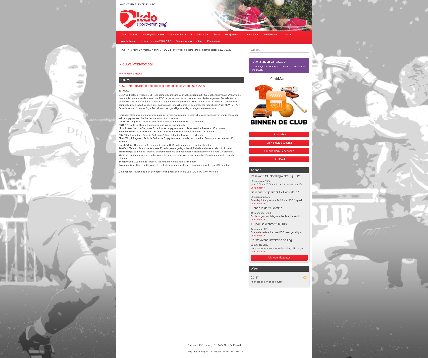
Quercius (239, 351)
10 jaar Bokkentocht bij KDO (270, 224)
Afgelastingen (128, 41)
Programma (213, 41)
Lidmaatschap (176, 34)
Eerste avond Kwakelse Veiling (271, 240)
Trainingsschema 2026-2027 (156, 41)
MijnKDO (150, 4)
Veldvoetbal (134, 49)
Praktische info (198, 34)
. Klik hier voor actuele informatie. (278, 65)
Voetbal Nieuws (129, 34)
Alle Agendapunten (279, 257)
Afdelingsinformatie (152, 34)
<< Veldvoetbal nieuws (130, 73)
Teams (216, 34)
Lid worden (279, 134)
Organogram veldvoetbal (189, 41)
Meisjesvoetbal (233, 34)
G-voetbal (251, 34)
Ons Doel (279, 159)
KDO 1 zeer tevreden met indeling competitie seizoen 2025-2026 (197, 49)
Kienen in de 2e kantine (266, 208)
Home (122, 4)
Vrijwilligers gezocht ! (279, 142)
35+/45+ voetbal (271, 34)
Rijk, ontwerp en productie (205, 351)
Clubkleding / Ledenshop (279, 151)
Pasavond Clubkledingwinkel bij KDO (275, 176)
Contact (131, 4)
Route (141, 4)
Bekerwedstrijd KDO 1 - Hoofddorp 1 (275, 192)
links (287, 34)
